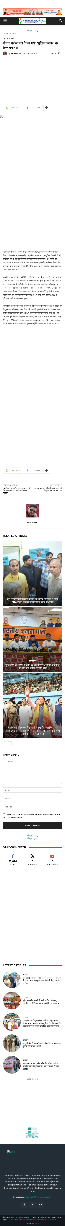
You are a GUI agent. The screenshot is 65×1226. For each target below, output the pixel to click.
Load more (31, 1079)
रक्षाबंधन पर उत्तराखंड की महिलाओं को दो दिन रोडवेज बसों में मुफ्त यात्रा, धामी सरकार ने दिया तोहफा (41, 1066)
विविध (12, 39)
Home (5, 33)
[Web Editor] (5, 53)
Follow (32, 854)
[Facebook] (24, 1204)
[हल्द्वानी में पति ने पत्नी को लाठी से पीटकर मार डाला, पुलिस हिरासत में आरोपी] (12, 1043)
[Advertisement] (32, 77)
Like (13, 854)
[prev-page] (5, 743)
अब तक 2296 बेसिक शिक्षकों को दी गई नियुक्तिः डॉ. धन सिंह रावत (48, 489)
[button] (5, 21)
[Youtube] (41, 1204)
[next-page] (10, 743)
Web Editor (16, 53)
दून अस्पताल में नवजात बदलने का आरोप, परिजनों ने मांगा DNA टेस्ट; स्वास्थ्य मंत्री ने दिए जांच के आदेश (32, 601)
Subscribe (52, 854)
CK (7, 1220)
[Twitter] (32, 1204)
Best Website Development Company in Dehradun (33, 1220)
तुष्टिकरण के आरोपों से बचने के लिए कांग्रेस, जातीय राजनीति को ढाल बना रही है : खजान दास (32, 666)
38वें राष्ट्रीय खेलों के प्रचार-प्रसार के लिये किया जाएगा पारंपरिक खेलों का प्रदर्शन (16, 490)
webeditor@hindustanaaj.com (38, 1197)
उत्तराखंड (13, 33)
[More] (46, 108)
